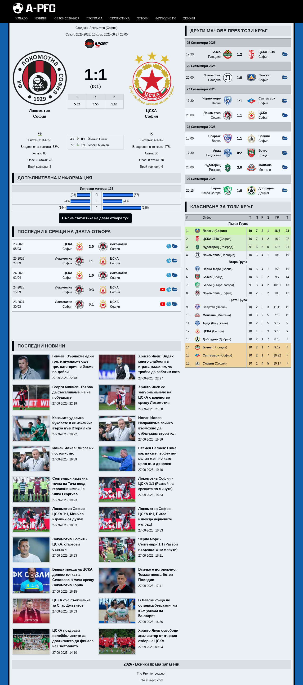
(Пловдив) (219, 255)
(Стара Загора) (218, 285)
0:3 (91, 290)
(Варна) (217, 269)
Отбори (142, 18)
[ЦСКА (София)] (251, 112)
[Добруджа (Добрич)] (251, 187)
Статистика (120, 18)
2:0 (91, 246)
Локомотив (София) (103, 28)
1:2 (239, 54)
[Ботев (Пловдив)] (227, 51)
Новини (41, 18)
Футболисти (166, 18)
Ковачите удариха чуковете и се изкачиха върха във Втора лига (72, 423)
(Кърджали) (215, 323)
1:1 (239, 101)
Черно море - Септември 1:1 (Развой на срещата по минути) (158, 544)
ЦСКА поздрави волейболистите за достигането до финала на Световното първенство (73, 641)
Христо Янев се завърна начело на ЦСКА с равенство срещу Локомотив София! (154, 397)
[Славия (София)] (251, 135)
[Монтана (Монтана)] (251, 164)
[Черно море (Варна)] (227, 98)
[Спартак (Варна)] (227, 135)
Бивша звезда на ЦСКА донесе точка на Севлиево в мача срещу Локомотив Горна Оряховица (73, 580)
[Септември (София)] (251, 98)
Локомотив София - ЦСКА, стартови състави (69, 544)
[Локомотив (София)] (227, 112)
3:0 (239, 167)
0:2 (239, 153)
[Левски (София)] (251, 75)
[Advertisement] (238, 404)
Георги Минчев (98, 145)
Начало (21, 18)
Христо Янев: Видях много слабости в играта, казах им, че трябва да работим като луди (159, 366)
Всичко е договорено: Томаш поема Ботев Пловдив (157, 575)
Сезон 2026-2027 (66, 18)
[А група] (34, 4)
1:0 (239, 78)
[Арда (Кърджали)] (227, 150)
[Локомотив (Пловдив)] (227, 75)
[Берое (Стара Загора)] (227, 187)
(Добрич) (217, 339)
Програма (94, 18)
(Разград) (218, 247)
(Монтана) (217, 315)
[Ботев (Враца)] (251, 150)
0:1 (91, 304)
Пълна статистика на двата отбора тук (95, 218)
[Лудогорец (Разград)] (227, 164)
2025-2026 (83, 34)
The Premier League (151, 673)
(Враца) (213, 277)
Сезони (189, 18)
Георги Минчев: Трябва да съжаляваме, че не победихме (72, 392)
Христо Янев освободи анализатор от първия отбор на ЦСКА (158, 636)
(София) (215, 231)
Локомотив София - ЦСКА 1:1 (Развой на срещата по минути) (156, 484)
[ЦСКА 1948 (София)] (251, 51)
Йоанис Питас (98, 139)
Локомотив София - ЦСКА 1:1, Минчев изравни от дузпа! (69, 514)
